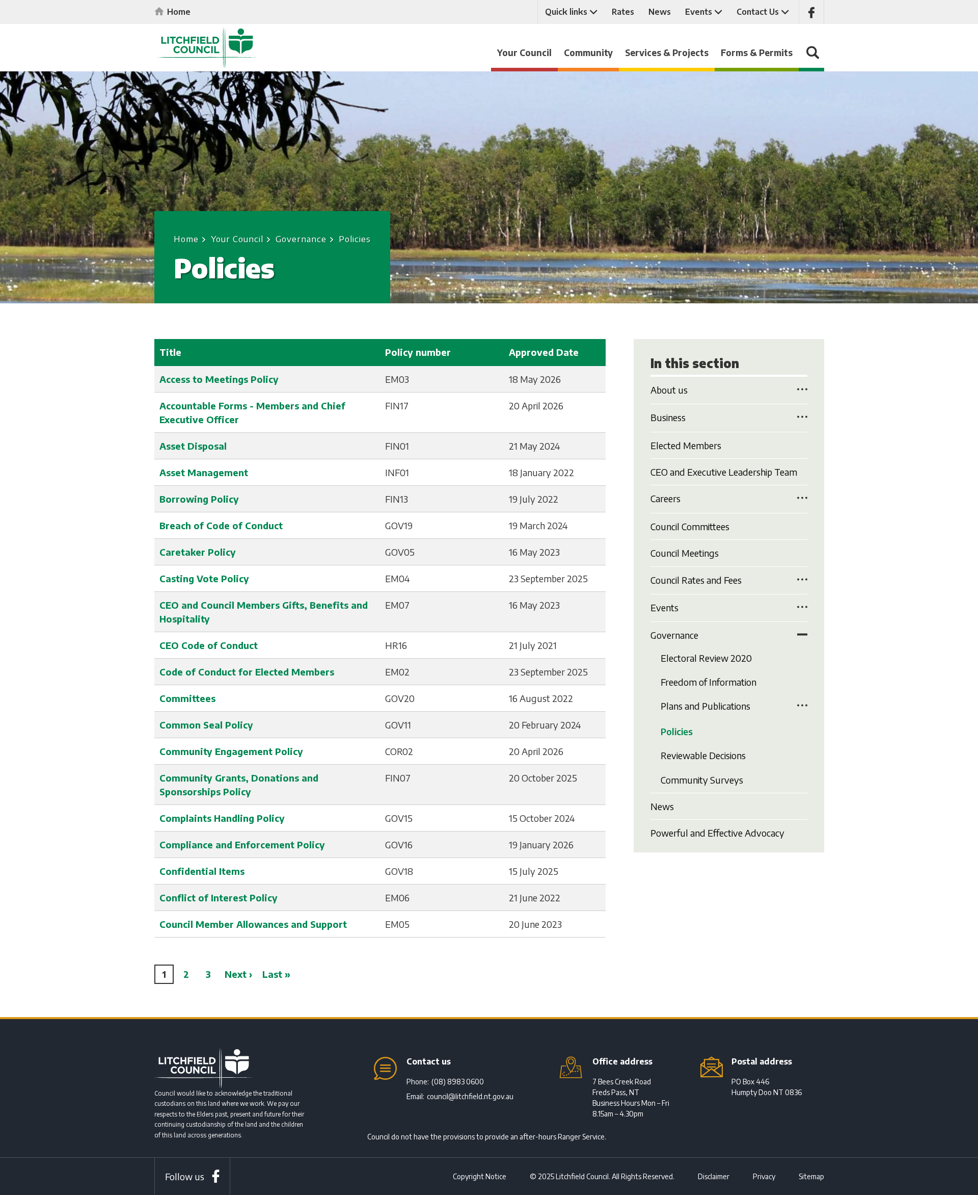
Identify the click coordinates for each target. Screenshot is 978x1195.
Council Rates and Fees (696, 580)
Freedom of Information (708, 682)
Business (668, 417)
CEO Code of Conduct (208, 645)
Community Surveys (702, 780)
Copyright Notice (479, 1176)
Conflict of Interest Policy (218, 897)
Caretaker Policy (197, 552)
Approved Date (544, 352)
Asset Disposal (193, 446)
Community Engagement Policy (231, 751)
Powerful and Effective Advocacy (717, 833)
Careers (665, 498)
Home (179, 12)
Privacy (764, 1176)
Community (588, 52)
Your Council (524, 52)
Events (698, 12)
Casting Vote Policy (204, 578)
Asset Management (203, 472)
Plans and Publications (705, 706)
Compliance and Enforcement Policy (242, 844)
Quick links (566, 12)
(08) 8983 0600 (457, 1081)
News (659, 12)
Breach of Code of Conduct (221, 525)
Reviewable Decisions (703, 755)
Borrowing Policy (199, 499)
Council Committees (689, 526)
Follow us (184, 1176)
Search (811, 57)
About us (669, 390)
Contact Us (758, 12)
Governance (301, 238)
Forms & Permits (757, 52)
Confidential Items (201, 871)
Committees (187, 698)
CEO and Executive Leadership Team (723, 472)
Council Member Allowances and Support (253, 924)
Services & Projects (667, 52)
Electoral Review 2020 (706, 658)
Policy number (418, 352)
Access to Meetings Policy (219, 379)
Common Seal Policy (206, 725)
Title (170, 352)
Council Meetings (684, 553)
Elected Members (685, 445)
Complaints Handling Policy (222, 818)
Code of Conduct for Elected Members (246, 672)
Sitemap (811, 1176)
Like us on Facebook (811, 12)
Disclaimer (713, 1176)
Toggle (802, 389)
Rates (623, 12)
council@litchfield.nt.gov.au (470, 1096)
